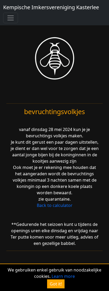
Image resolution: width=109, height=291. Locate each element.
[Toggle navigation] (10, 18)
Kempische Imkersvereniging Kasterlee (51, 7)
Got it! (56, 284)
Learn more (63, 276)
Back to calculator (54, 205)
